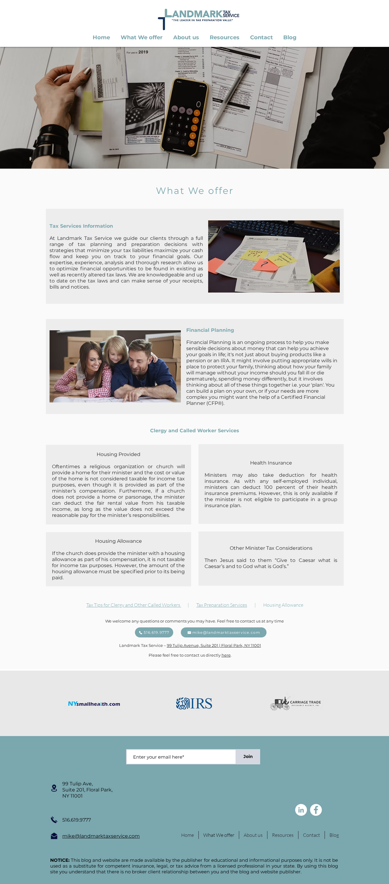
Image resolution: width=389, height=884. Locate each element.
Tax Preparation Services (221, 605)
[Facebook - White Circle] (316, 810)
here (226, 655)
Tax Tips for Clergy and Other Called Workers (133, 605)
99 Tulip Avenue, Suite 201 (192, 645)
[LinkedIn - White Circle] (301, 810)
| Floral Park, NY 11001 (239, 645)
